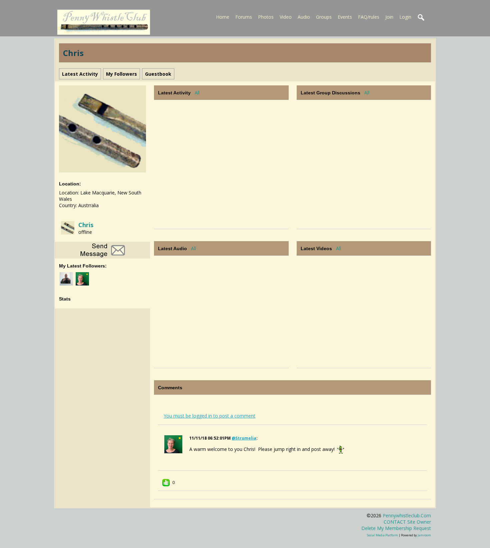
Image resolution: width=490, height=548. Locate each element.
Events (345, 17)
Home (222, 17)
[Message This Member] (102, 249)
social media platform (382, 535)
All (197, 92)
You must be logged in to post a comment (209, 416)
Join (389, 17)
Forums (243, 17)
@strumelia (244, 438)
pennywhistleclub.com (407, 515)
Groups (324, 17)
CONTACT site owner (407, 522)
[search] (421, 18)
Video (286, 17)
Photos (266, 17)
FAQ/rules (368, 17)
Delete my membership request (396, 528)
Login (405, 17)
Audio (304, 17)
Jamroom (424, 535)
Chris (85, 225)
